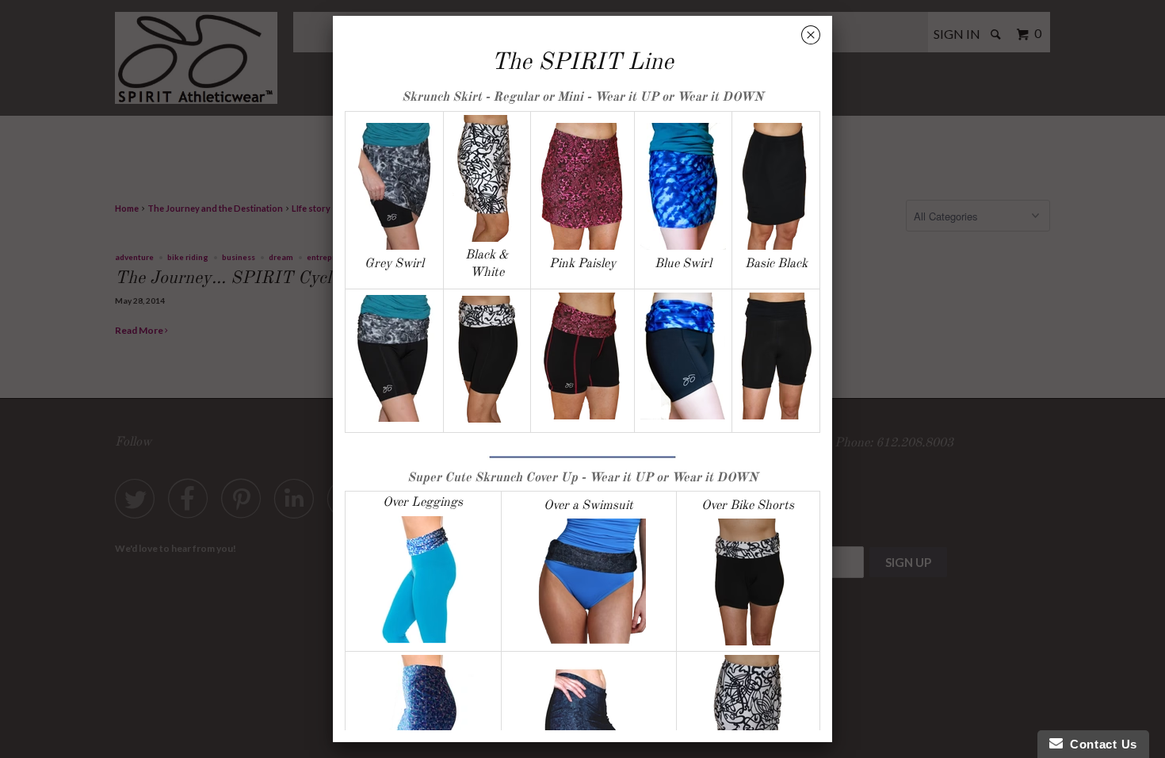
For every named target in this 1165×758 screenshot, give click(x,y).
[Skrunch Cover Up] (423, 639)
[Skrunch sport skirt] (487, 238)
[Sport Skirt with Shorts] (487, 359)
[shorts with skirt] (776, 416)
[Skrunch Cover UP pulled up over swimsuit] (589, 582)
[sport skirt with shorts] (776, 246)
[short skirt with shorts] (582, 246)
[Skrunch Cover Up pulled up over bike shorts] (748, 582)
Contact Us (1100, 744)
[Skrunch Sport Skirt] (394, 246)
